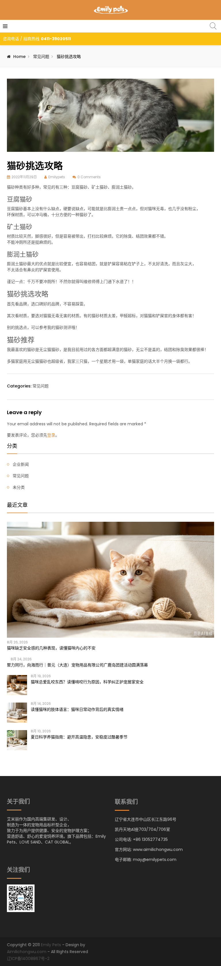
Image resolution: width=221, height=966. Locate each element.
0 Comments (89, 176)
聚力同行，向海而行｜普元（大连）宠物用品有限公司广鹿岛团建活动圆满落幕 (77, 665)
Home (19, 56)
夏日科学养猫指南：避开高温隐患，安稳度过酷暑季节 (79, 737)
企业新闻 (21, 464)
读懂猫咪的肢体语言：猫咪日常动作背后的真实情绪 (77, 709)
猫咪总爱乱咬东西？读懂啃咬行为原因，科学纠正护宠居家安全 (87, 681)
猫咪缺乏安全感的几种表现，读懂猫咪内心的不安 (51, 648)
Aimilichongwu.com (26, 952)
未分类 (19, 487)
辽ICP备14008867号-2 (28, 958)
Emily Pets (51, 945)
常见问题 (41, 56)
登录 (51, 435)
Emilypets (56, 176)
